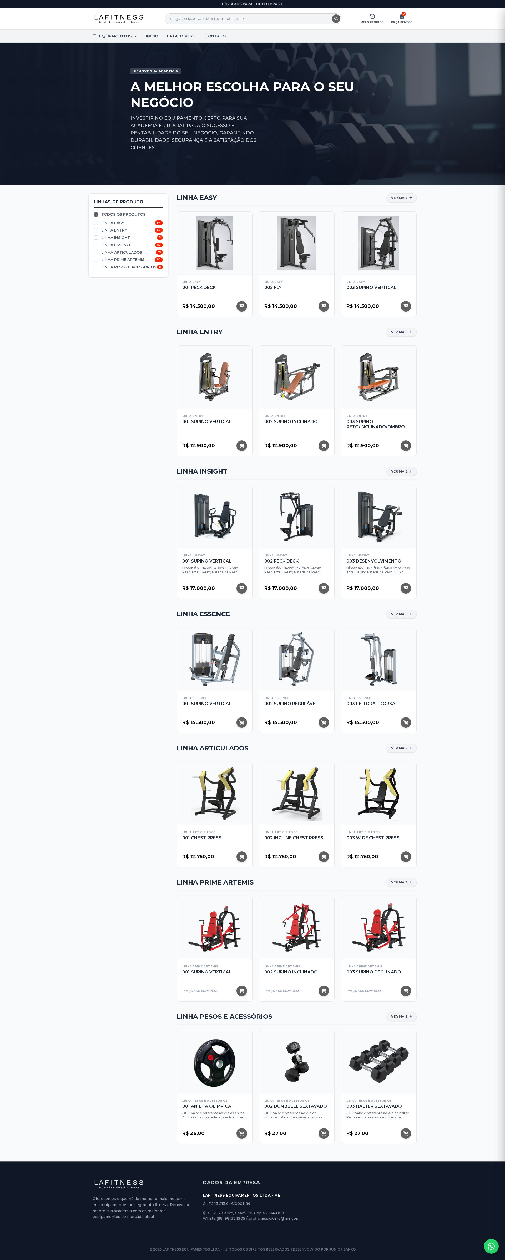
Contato (215, 36)
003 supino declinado (373, 972)
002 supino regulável (291, 703)
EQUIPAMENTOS (115, 36)
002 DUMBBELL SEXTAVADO (295, 1106)
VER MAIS (399, 198)
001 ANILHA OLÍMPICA (206, 1106)
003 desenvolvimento (373, 561)
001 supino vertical (206, 972)
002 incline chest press (293, 837)
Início (152, 36)
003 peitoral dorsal (372, 703)
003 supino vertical (371, 287)
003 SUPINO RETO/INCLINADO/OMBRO (375, 424)
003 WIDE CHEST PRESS (373, 837)
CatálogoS (180, 36)
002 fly (272, 287)
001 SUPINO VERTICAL (206, 421)
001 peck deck (199, 287)
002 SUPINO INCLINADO (291, 421)
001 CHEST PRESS (201, 837)
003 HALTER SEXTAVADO (374, 1106)
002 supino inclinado (291, 972)
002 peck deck (281, 561)
